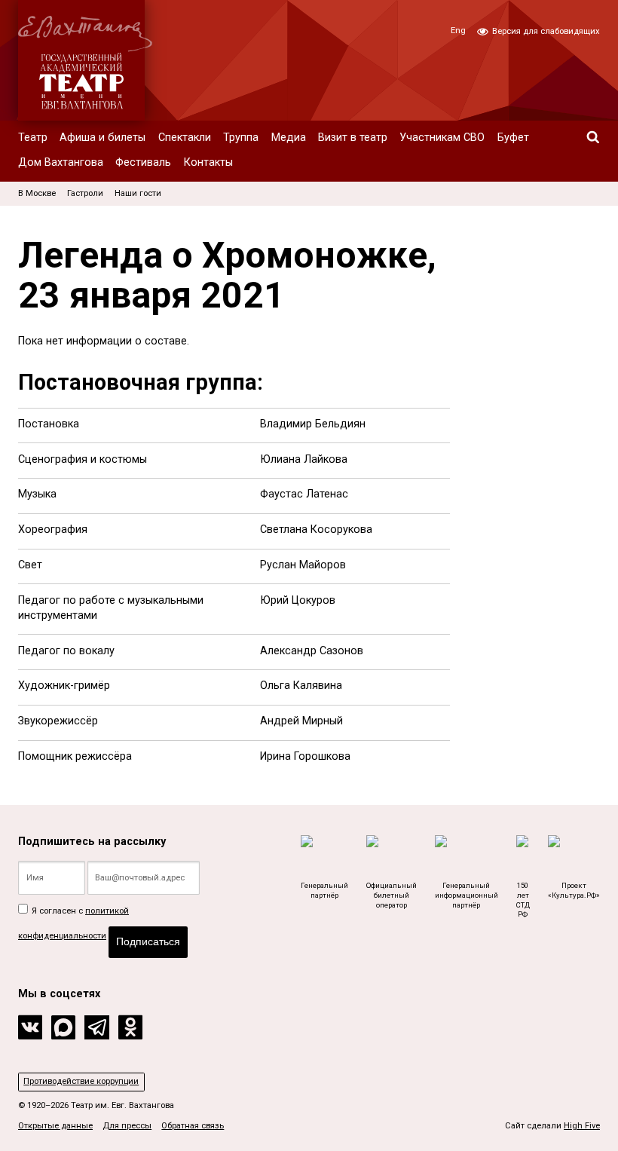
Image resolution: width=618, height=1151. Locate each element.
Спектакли (184, 137)
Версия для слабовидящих (545, 31)
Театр (32, 137)
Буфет (513, 137)
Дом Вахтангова (60, 162)
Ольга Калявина (301, 685)
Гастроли (85, 193)
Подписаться (148, 941)
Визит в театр (352, 137)
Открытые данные (55, 1126)
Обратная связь (192, 1126)
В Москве (37, 193)
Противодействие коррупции (81, 1081)
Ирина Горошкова (305, 756)
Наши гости (138, 193)
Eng (458, 30)
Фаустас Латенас (304, 494)
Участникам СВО (442, 137)
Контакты (208, 162)
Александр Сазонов (311, 650)
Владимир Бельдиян (313, 424)
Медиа (288, 137)
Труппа (241, 137)
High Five (582, 1126)
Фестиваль (143, 162)
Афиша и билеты (102, 137)
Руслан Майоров (303, 565)
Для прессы (126, 1126)
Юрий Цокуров (297, 600)
